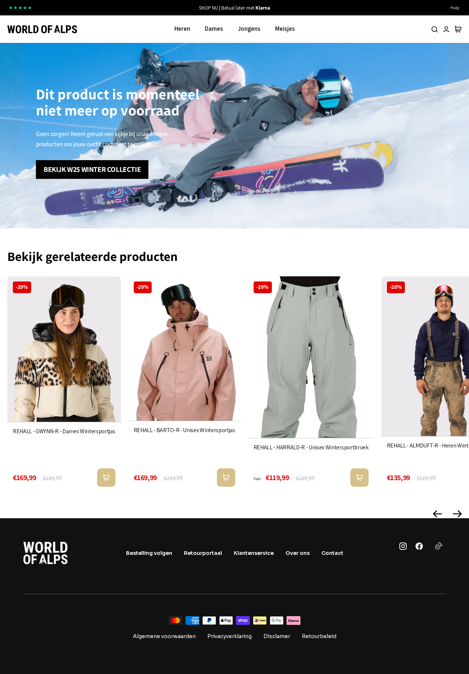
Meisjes (285, 29)
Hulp (454, 7)
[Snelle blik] (106, 477)
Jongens (249, 29)
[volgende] (311, 7)
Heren (182, 29)
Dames (214, 29)
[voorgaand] (157, 7)
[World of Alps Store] (42, 29)
